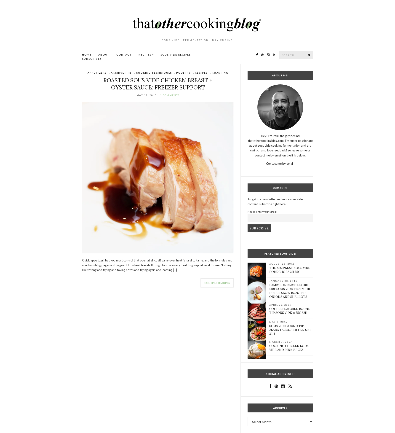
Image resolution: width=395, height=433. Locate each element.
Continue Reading (217, 282)
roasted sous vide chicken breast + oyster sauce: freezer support (157, 84)
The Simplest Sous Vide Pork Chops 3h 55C (289, 270)
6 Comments (169, 95)
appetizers (97, 72)
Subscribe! (91, 58)
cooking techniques (154, 72)
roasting (220, 72)
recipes (201, 72)
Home (86, 54)
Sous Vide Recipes (175, 54)
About (103, 54)
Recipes (145, 54)
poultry (183, 72)
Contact (124, 54)
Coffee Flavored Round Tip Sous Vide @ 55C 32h (289, 311)
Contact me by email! (280, 163)
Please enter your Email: (262, 211)
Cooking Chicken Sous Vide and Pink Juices (289, 348)
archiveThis (121, 72)
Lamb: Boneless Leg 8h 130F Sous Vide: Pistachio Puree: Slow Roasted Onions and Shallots (290, 291)
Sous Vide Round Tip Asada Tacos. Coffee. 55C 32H (289, 330)
